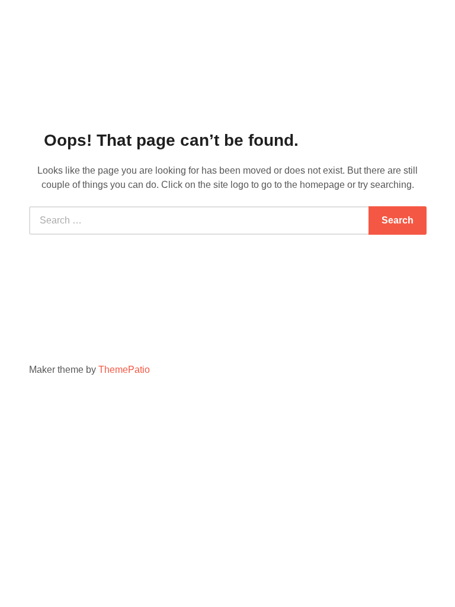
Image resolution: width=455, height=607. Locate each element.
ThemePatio (124, 370)
